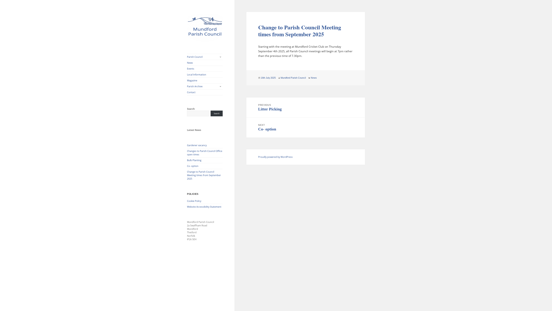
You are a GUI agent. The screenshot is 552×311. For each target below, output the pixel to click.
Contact (191, 92)
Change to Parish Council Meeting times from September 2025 (204, 175)
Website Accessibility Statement (204, 206)
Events (190, 68)
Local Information (196, 74)
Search (191, 108)
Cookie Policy (194, 201)
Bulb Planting (194, 160)
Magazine (192, 80)
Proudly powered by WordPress (275, 157)
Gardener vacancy (197, 145)
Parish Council (195, 56)
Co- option (192, 166)
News (190, 62)
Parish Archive (195, 86)
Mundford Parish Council (293, 78)
